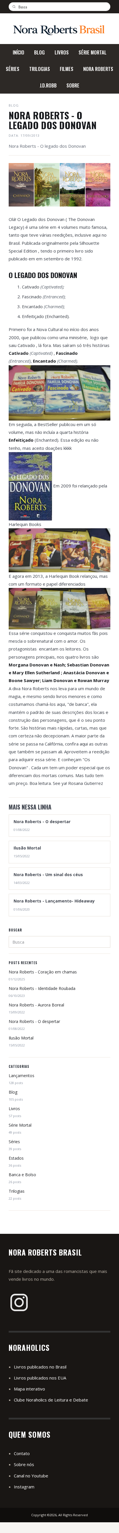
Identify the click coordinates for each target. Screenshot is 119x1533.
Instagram (24, 1487)
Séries (14, 1141)
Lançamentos (21, 1075)
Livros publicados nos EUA (40, 1378)
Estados (16, 1158)
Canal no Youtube (31, 1476)
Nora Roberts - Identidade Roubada (42, 988)
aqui (83, 744)
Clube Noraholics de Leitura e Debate (51, 1400)
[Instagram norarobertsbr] (19, 1302)
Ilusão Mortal (21, 1038)
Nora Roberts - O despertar (34, 1021)
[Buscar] (16, 6)
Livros (14, 1108)
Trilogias (17, 1191)
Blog (13, 1092)
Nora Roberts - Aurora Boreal (36, 1005)
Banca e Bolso (22, 1174)
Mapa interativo (29, 1389)
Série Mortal (20, 1125)
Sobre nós (24, 1464)
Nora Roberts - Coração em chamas (43, 972)
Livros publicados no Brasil (40, 1367)
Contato (22, 1453)
